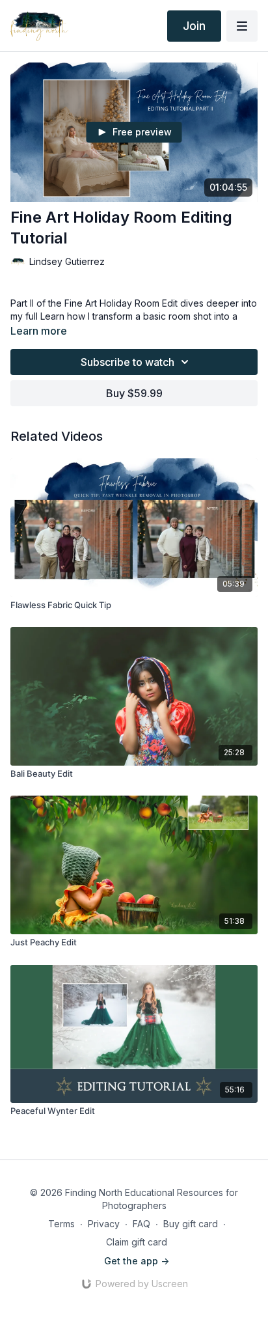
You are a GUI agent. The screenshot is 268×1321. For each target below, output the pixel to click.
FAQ (141, 1223)
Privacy (104, 1223)
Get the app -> (136, 1260)
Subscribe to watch (127, 361)
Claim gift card (136, 1241)
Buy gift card (190, 1223)
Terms (61, 1223)
